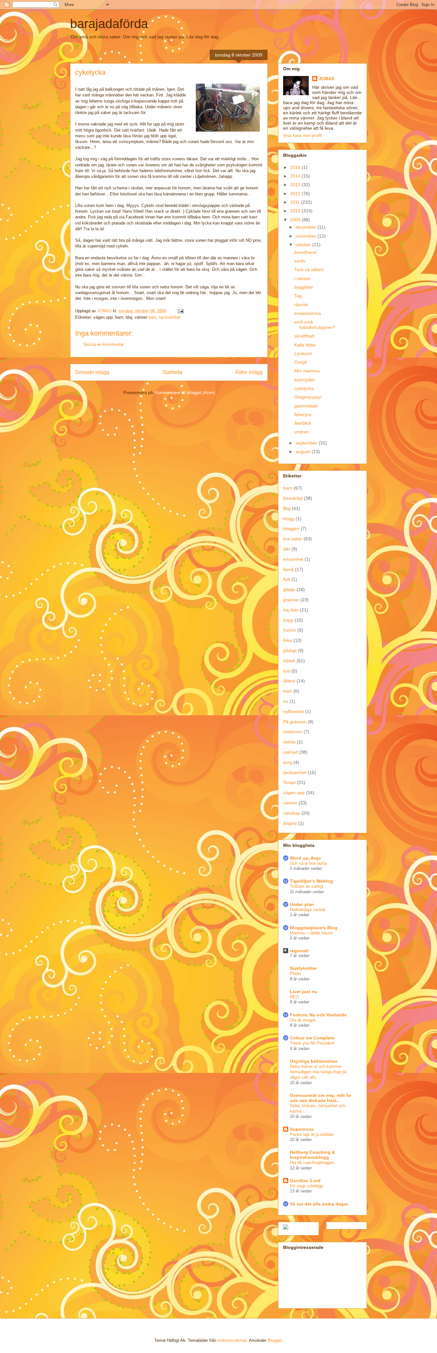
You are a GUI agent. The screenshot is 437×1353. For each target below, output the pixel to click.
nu (285, 701)
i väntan (302, 278)
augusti (304, 451)
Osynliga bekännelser (314, 1061)
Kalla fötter (305, 344)
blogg (288, 518)
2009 (296, 219)
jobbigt (290, 650)
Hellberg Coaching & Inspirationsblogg (312, 1155)
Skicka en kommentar (103, 344)
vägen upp (294, 792)
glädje (289, 589)
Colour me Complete (312, 1037)
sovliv (300, 260)
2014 (296, 176)
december (306, 227)
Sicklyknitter (303, 968)
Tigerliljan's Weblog (311, 881)
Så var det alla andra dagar (319, 1203)
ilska (287, 640)
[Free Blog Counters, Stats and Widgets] (285, 1227)
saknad (290, 752)
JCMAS (326, 78)
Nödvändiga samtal (307, 909)
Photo (295, 973)
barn (152, 317)
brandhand (305, 252)
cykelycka (304, 388)
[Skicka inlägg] (180, 310)
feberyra (302, 414)
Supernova (302, 1129)
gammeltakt (306, 405)
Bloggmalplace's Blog (314, 927)
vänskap (291, 813)
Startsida (172, 372)
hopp (288, 620)
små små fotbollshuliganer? (314, 324)
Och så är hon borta (308, 863)
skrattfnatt (304, 335)
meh (287, 691)
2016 (296, 167)
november (306, 236)
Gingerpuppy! (308, 396)
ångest (290, 823)
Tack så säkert (308, 269)
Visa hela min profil (302, 135)
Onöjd (300, 362)
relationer (292, 731)
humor (289, 630)
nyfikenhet (293, 711)
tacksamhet (170, 317)
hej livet (290, 609)
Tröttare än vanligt (306, 886)
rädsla (289, 741)
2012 (296, 193)
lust (286, 670)
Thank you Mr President (312, 1043)
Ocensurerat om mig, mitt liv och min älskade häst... (320, 1098)
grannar (291, 599)
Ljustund (303, 353)
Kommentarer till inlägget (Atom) (185, 392)
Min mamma (307, 370)
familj (288, 569)
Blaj (286, 508)
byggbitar (303, 287)
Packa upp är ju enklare (312, 1134)
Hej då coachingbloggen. (312, 1162)
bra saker (292, 538)
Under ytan (302, 904)
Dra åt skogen (303, 1020)
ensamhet (293, 559)
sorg (287, 762)
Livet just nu (303, 991)
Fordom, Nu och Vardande (318, 1014)
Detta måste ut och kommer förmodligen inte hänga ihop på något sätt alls (318, 1072)
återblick (302, 423)
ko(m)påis (304, 379)
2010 (296, 210)
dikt (286, 548)
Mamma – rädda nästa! (311, 933)
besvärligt (293, 498)
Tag (298, 295)
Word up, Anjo (305, 858)
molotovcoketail (232, 1340)
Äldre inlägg (249, 372)
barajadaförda (109, 24)
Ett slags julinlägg (306, 1185)
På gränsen (294, 721)
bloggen (291, 528)
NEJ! (294, 996)
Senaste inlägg (92, 372)
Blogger (275, 1340)
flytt (286, 579)
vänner (290, 802)
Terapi (289, 782)
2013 (296, 184)
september (307, 442)
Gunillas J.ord (305, 1180)
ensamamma (307, 313)
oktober (304, 244)
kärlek (289, 660)
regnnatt (299, 950)
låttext (289, 680)
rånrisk (301, 304)
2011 (295, 202)
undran (301, 431)
